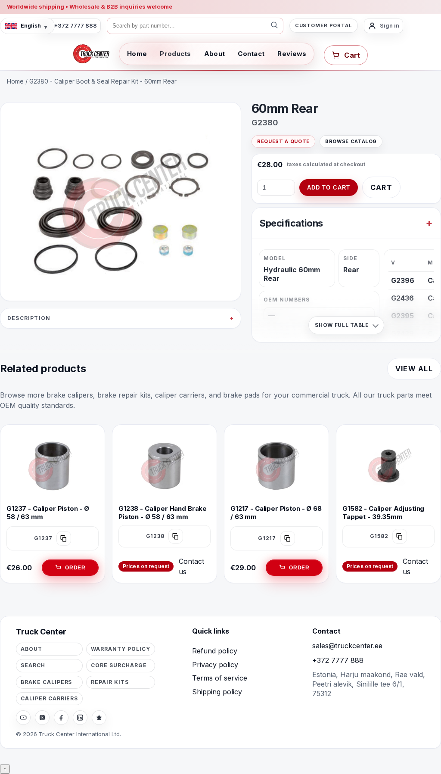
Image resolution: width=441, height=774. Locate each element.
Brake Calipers (46, 682)
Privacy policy (215, 664)
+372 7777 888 (337, 660)
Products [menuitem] (175, 54)
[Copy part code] (63, 538)
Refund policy (214, 651)
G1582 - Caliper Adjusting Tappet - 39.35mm (383, 512)
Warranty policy (120, 649)
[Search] (274, 25)
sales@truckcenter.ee (347, 645)
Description (28, 318)
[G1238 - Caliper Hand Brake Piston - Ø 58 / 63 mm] (164, 465)
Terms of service (219, 678)
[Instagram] (42, 717)
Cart (381, 187)
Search (33, 665)
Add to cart (328, 187)
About (214, 54)
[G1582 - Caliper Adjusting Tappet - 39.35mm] (388, 465)
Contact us (191, 566)
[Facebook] (61, 717)
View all (414, 368)
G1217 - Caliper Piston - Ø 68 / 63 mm (276, 512)
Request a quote (283, 141)
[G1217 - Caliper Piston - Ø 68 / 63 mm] (276, 465)
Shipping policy (217, 691)
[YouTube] (23, 717)
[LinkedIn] (80, 717)
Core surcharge (118, 665)
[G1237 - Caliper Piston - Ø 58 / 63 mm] (52, 465)
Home (137, 54)
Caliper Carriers (49, 698)
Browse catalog (351, 141)
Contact (251, 54)
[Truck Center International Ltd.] (91, 53)
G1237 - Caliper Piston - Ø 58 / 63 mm (47, 512)
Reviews (291, 54)
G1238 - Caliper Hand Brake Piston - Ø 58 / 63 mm (162, 512)
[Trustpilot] (99, 717)
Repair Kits (110, 682)
